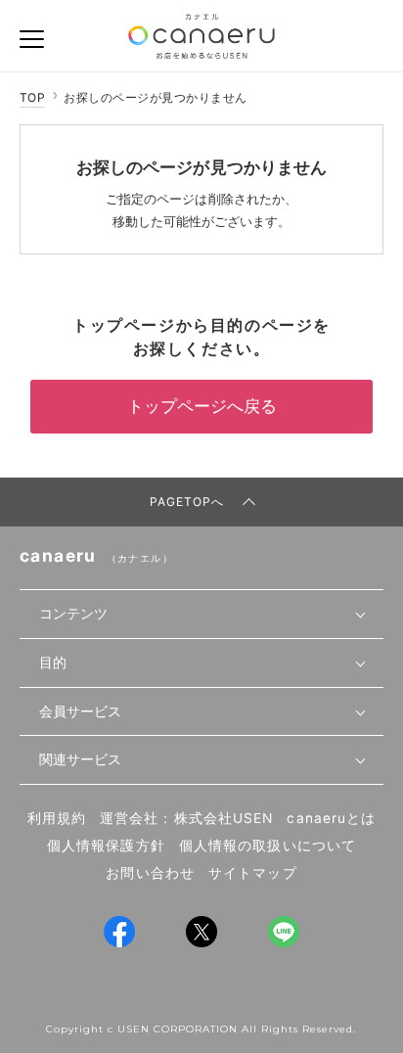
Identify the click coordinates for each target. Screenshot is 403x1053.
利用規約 (56, 818)
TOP (32, 97)
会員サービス (80, 711)
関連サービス (80, 759)
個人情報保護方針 (106, 845)
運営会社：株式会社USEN (186, 818)
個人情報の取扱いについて (267, 845)
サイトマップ (252, 873)
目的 (53, 662)
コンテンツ (73, 613)
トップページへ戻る (202, 406)
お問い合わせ (150, 873)
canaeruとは (331, 818)
